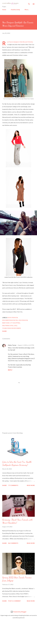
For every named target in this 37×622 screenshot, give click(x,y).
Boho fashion (13, 317)
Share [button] (4, 331)
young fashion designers (11, 328)
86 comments (13, 543)
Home (4, 9)
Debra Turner (12, 345)
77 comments (13, 485)
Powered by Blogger (19, 612)
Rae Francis (10, 42)
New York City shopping (11, 323)
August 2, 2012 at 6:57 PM (26, 345)
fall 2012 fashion (21, 320)
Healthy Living (15, 9)
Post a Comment (14, 601)
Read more (31, 485)
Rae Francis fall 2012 (9, 325)
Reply (10, 370)
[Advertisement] (18, 412)
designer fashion (8, 320)
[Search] (29, 3)
